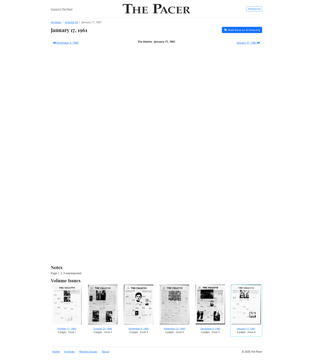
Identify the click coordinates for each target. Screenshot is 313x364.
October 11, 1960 (67, 328)
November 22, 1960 (174, 328)
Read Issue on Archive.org (243, 30)
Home (56, 351)
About (105, 351)
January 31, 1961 (247, 43)
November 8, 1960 (139, 328)
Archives (56, 22)
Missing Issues (88, 351)
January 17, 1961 (246, 328)
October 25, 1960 (102, 328)
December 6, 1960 (67, 43)
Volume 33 (71, 22)
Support (62, 9)
